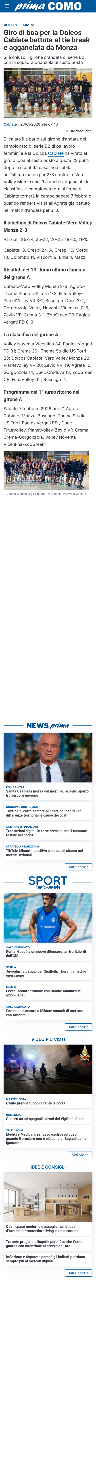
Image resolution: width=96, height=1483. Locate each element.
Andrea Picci (81, 131)
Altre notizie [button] (79, 867)
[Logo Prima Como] (48, 6)
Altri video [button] (80, 1155)
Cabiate (56, 153)
